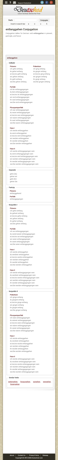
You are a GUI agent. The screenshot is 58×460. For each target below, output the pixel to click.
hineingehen (15, 384)
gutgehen (36, 382)
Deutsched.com (37, 458)
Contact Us (21, 455)
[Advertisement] (30, 46)
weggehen (47, 382)
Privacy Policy (34, 455)
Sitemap (45, 455)
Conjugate (44, 20)
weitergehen (13, 382)
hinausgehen (25, 382)
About (12, 455)
